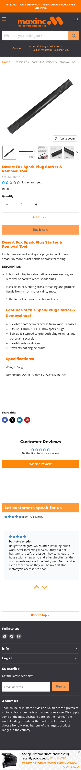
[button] (9, 152)
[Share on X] (12, 420)
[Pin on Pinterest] (27, 420)
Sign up (60, 686)
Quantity (8, 196)
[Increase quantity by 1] (36, 204)
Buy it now (40, 230)
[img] (13, 517)
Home (6, 62)
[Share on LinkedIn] (20, 420)
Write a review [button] (40, 464)
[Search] (73, 35)
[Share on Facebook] (5, 420)
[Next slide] (77, 152)
